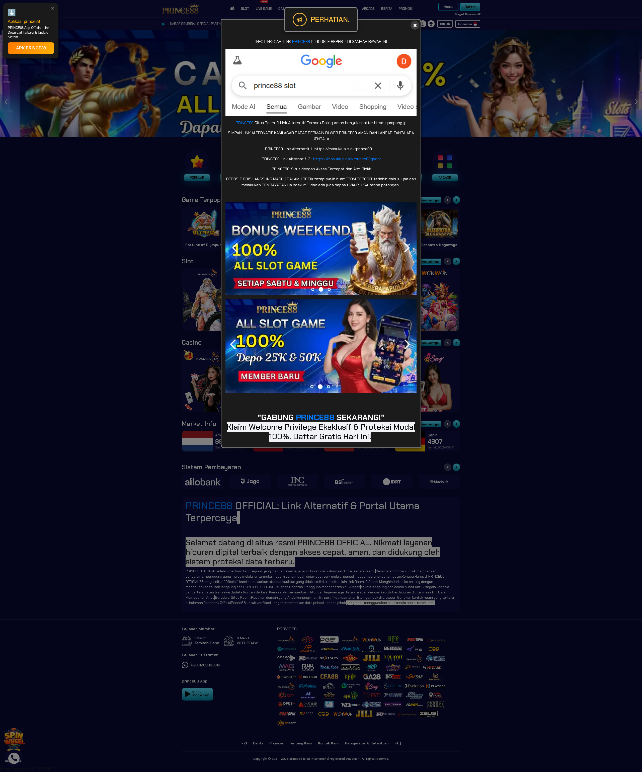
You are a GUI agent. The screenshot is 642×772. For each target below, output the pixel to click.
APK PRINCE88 (31, 48)
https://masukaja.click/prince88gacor (347, 159)
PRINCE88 (301, 41)
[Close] (415, 25)
